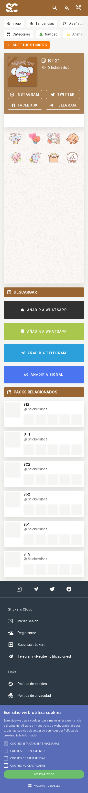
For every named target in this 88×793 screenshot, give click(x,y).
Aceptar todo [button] (44, 774)
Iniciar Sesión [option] (28, 621)
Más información (27, 735)
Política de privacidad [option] (34, 696)
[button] (66, 8)
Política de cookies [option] (32, 684)
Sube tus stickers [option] (31, 645)
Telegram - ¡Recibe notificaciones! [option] (44, 656)
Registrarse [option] (27, 633)
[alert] (44, 749)
